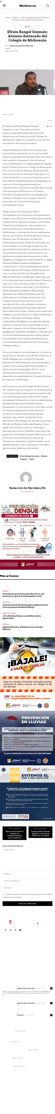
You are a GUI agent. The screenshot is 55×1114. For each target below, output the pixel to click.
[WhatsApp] (33, 58)
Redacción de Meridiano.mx (21, 46)
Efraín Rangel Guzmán (29, 456)
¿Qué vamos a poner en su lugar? (18, 1046)
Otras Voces (8, 1066)
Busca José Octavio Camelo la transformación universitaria (14, 834)
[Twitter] (21, 58)
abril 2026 (8, 1099)
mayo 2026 (9, 1095)
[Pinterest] (27, 58)
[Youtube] (20, 930)
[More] (39, 58)
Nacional (6, 602)
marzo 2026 (9, 1102)
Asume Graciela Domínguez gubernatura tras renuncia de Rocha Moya (25, 605)
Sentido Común (9, 613)
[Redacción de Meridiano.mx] (27, 478)
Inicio (8, 17)
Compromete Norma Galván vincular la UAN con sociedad (40, 833)
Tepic (31, 459)
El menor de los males (12, 1063)
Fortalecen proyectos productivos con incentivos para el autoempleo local (23, 594)
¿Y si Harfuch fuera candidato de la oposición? (22, 617)
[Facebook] (15, 58)
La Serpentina (8, 1031)
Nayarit (16, 17)
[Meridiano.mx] (27, 6)
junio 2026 (8, 1091)
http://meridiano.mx (27, 492)
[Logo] (27, 922)
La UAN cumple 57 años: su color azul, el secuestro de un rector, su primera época (27, 1037)
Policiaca (6, 624)
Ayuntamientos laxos (12, 1027)
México (44, 456)
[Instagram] (10, 930)
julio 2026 (8, 1087)
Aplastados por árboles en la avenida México (23, 628)
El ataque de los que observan (15, 1050)
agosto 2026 (9, 1083)
